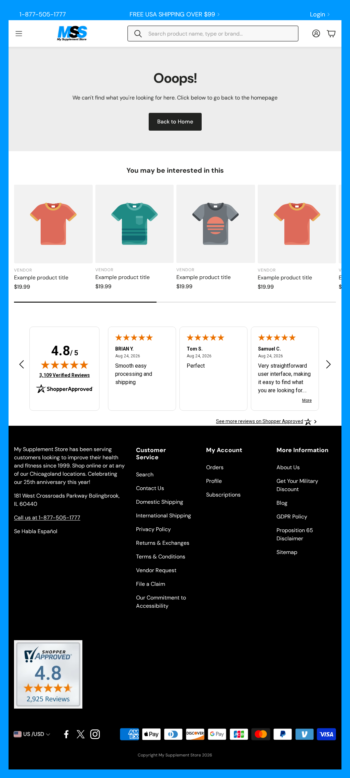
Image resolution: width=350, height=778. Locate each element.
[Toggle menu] (19, 33)
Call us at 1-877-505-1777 (47, 517)
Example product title (41, 277)
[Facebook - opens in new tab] (66, 734)
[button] (213, 33)
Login (317, 14)
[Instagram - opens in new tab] (95, 734)
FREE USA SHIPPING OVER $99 (172, 14)
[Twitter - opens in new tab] (81, 734)
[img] (65, 364)
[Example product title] (53, 224)
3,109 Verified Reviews (64, 375)
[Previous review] (21, 364)
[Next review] (328, 364)
